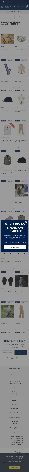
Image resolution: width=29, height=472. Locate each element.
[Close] (26, 222)
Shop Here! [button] (15, 247)
